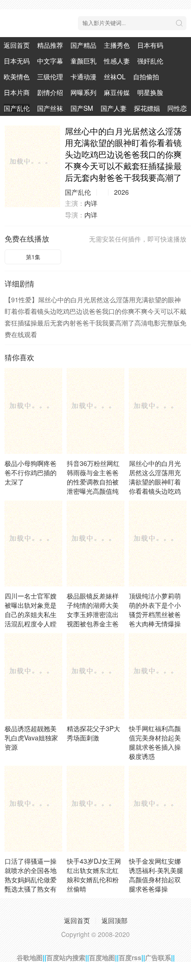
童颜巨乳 (83, 61)
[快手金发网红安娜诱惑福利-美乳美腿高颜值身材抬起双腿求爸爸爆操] (157, 808)
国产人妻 (114, 108)
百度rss (130, 957)
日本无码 (17, 61)
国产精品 (83, 45)
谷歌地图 (30, 957)
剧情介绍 (50, 92)
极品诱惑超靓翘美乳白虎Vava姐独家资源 (31, 738)
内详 (90, 203)
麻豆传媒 (117, 92)
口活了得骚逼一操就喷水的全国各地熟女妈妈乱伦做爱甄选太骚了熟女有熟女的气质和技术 (31, 879)
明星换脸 (150, 92)
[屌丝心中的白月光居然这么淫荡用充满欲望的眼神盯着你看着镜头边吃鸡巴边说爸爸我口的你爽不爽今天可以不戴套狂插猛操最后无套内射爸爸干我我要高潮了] (32, 166)
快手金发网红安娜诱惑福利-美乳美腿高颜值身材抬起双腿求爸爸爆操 (156, 874)
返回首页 (17, 45)
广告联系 (158, 957)
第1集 (33, 257)
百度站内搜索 (65, 957)
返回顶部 (114, 920)
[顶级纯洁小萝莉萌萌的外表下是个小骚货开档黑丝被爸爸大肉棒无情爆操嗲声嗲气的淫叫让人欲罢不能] (157, 543)
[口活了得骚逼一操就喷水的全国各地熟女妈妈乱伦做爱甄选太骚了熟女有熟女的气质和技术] (33, 808)
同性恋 (177, 108)
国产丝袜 (50, 108)
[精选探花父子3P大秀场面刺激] (95, 676)
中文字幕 (50, 61)
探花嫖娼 (147, 108)
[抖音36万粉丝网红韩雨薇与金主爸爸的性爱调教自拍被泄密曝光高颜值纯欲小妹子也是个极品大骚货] (95, 411)
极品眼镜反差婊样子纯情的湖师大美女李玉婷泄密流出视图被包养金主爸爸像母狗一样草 (93, 614)
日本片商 (17, 92)
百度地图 (102, 957)
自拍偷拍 (146, 76)
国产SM (81, 108)
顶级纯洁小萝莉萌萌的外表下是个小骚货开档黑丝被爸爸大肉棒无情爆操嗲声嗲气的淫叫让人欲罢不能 (155, 619)
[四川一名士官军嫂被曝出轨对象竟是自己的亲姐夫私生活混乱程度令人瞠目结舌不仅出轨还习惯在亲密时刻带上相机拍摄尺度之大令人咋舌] (33, 543)
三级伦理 (50, 76)
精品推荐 (50, 45)
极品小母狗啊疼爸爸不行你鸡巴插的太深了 (31, 472)
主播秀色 (117, 45)
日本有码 (150, 45)
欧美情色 (17, 76)
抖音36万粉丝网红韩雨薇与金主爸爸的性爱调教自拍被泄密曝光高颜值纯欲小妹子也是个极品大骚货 (93, 486)
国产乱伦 (17, 108)
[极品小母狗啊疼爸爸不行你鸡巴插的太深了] (33, 411)
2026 (121, 192)
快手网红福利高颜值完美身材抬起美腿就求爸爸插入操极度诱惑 (155, 742)
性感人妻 (117, 61)
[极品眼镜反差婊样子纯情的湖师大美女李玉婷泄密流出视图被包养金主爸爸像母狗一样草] (95, 543)
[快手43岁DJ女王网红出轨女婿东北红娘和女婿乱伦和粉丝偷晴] (95, 808)
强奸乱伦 (150, 61)
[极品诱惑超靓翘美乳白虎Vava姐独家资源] (33, 676)
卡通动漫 (83, 76)
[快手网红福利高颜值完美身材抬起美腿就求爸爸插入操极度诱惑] (157, 676)
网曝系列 (83, 92)
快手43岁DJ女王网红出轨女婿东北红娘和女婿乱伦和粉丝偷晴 (94, 874)
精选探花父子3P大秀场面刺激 (93, 733)
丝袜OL (115, 76)
